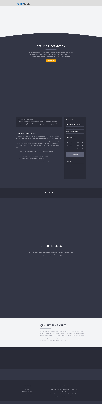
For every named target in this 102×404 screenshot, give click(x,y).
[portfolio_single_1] (51, 67)
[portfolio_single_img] (39, 164)
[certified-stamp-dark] (27, 327)
